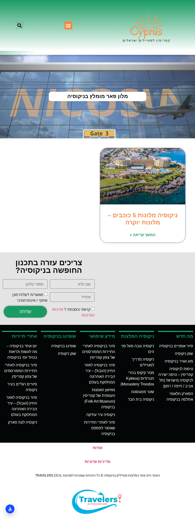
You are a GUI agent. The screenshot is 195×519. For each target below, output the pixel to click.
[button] (68, 25)
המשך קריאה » (143, 235)
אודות (97, 448)
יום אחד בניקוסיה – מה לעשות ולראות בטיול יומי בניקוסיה (22, 351)
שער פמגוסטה (142, 392)
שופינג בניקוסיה (63, 346)
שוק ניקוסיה (184, 354)
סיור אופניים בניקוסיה (176, 346)
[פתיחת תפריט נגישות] (10, 509)
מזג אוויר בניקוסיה (179, 361)
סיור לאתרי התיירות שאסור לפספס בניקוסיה (99, 428)
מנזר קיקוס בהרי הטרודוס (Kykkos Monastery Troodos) (137, 378)
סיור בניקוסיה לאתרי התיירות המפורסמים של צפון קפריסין (98, 351)
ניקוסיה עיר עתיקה (100, 415)
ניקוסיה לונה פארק (22, 422)
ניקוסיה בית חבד (141, 399)
